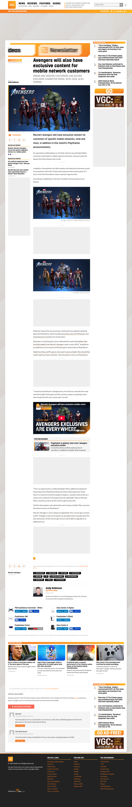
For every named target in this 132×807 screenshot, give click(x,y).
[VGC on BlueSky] (118, 11)
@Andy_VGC (50, 593)
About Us (50, 764)
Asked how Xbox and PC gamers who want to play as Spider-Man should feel (61, 352)
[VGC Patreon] (111, 11)
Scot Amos (46, 355)
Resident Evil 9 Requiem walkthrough (78, 3)
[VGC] (12, 5)
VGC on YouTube (53, 791)
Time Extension (105, 786)
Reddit (46, 179)
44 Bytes (20, 790)
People (76, 771)
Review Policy (52, 776)
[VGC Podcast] (113, 11)
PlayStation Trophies (107, 774)
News (22, 3)
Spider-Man (64, 489)
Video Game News (16, 60)
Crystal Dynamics (48, 341)
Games (76, 774)
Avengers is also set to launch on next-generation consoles (60, 516)
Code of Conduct (53, 769)
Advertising (51, 766)
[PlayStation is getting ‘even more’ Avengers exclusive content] (41, 446)
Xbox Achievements (107, 789)
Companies (77, 776)
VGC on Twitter (52, 789)
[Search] (121, 5)
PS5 (34, 501)
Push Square (104, 779)
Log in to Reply (20, 725)
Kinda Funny (104, 769)
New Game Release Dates (74, 7)
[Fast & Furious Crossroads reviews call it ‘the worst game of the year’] (22, 653)
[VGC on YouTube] (120, 11)
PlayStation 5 (60, 579)
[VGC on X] (116, 11)
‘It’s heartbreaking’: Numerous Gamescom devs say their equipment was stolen (109, 74)
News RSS (77, 781)
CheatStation (104, 761)
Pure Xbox (103, 776)
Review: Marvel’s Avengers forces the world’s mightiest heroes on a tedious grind (18, 150)
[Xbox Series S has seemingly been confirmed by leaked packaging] (110, 653)
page (76, 698)
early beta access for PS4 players (73, 334)
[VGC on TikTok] (122, 11)
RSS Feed (50, 779)
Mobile (51, 6)
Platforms (77, 779)
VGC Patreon (51, 784)
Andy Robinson (13, 82)
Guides (56, 3)
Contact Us (51, 771)
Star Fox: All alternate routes (75, 5)
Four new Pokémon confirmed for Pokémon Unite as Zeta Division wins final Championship (111, 66)
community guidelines (52, 688)
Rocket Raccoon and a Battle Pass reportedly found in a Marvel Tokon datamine (18, 171)
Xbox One (38, 576)
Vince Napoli (52, 573)
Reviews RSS (78, 786)
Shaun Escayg (40, 573)
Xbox (30, 6)
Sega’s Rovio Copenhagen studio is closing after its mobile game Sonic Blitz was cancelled (49, 664)
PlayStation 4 (76, 573)
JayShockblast (49, 153)
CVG (102, 764)
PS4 (82, 498)
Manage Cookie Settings (55, 761)
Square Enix (37, 159)
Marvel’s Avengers (53, 391)
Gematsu (103, 766)
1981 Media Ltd (15, 763)
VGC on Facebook (53, 781)
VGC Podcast (51, 786)
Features (44, 3)
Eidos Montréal (72, 576)
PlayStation (23, 6)
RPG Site (103, 781)
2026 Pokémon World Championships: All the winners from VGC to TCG (110, 83)
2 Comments (16, 135)
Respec (102, 784)
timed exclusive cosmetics (42, 337)
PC (37, 516)
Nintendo (36, 6)
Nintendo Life (104, 771)
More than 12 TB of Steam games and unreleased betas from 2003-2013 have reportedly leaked (110, 58)
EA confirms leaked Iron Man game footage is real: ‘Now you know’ (19, 163)
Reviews (32, 3)
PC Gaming (44, 6)
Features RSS (78, 784)
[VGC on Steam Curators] (124, 11)
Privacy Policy (52, 774)
